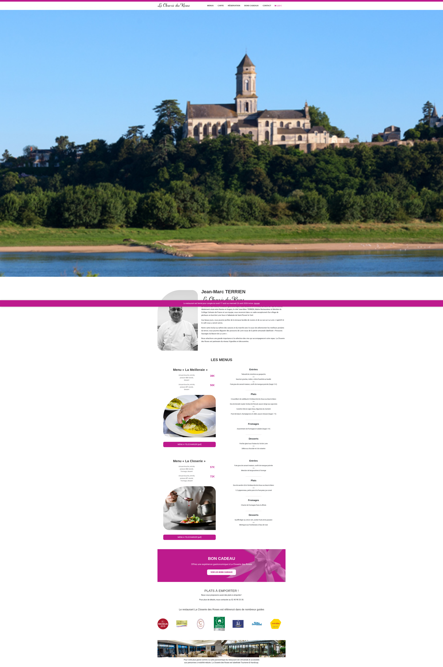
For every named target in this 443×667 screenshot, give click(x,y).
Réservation (234, 6)
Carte (221, 6)
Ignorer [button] (257, 303)
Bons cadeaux (251, 6)
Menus (210, 6)
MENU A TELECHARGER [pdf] (189, 444)
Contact (267, 6)
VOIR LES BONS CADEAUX (221, 572)
